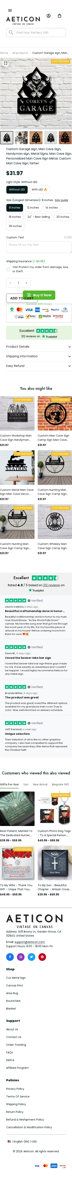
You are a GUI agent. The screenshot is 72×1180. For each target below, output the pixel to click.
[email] (30, 942)
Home (4, 53)
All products (20, 53)
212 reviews (51, 585)
